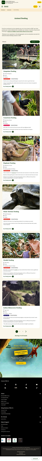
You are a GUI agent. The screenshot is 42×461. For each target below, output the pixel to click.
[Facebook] (5, 384)
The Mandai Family (4, 397)
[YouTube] (37, 384)
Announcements (4, 424)
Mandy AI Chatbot (4, 427)
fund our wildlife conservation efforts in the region (20, 31)
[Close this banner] (0, 2)
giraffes (16, 269)
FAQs (2, 426)
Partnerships (3, 412)
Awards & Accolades (5, 403)
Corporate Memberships (5, 413)
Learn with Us (3, 419)
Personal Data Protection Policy (21, 454)
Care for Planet (4, 399)
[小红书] (16, 388)
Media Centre (3, 401)
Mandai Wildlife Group (5, 395)
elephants (14, 172)
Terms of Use (16, 448)
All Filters (35, 458)
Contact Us (3, 429)
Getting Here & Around (5, 431)
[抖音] (37, 388)
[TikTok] (26, 384)
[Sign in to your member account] (39, 6)
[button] (2, 6)
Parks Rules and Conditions (21, 451)
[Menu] (2, 6)
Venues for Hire (4, 410)
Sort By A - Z (34, 41)
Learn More (21, 363)
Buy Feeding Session (7, 86)
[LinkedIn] (5, 388)
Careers (3, 404)
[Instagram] (16, 384)
